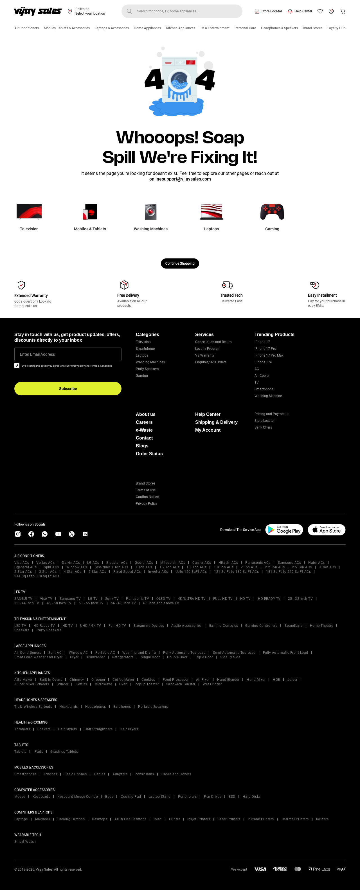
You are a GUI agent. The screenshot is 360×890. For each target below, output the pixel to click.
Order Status (149, 453)
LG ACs (93, 563)
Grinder (63, 684)
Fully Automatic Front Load (285, 653)
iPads (38, 752)
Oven (123, 684)
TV (257, 382)
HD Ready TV (44, 626)
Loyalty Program (207, 349)
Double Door (177, 657)
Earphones (122, 707)
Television (143, 342)
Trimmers (22, 729)
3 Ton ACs (327, 567)
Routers (322, 819)
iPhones (50, 774)
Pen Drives (212, 797)
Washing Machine (268, 396)
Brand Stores (312, 28)
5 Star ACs (97, 572)
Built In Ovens (51, 680)
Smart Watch (25, 842)
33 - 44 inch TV (26, 603)
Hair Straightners (98, 729)
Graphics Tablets (64, 752)
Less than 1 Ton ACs (111, 567)
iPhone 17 (262, 342)
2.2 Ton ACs (275, 567)
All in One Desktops (130, 819)
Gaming (142, 376)
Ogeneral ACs (25, 567)
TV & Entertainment (215, 28)
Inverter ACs (158, 572)
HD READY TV (269, 599)
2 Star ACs (23, 572)
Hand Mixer (256, 680)
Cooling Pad (131, 797)
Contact (144, 438)
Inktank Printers (261, 819)
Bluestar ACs (116, 563)
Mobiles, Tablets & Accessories (67, 28)
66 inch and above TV (161, 603)
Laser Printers (229, 819)
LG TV (93, 599)
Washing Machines (150, 362)
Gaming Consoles (223, 626)
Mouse (19, 797)
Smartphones (25, 774)
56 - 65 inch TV (123, 603)
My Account (207, 430)
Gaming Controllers (261, 626)
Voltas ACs (45, 563)
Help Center (303, 11)
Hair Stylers (67, 729)
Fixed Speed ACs (127, 572)
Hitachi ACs (228, 563)
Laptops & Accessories (112, 28)
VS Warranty (204, 355)
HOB (276, 680)
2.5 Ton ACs (302, 567)
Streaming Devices (149, 626)
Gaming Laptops (71, 819)
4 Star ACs (72, 572)
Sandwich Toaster (180, 684)
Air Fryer (203, 680)
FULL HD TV (223, 599)
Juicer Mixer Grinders (31, 684)
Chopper (98, 680)
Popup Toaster (147, 684)
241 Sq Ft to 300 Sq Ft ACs (36, 576)
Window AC (78, 653)
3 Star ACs (48, 572)
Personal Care (245, 28)
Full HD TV (117, 626)
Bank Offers (263, 427)
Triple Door (204, 657)
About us (146, 414)
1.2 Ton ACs (169, 567)
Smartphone (145, 349)
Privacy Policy (146, 504)
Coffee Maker (123, 680)
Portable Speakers (153, 707)
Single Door (150, 657)
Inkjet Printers (198, 819)
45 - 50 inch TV (59, 603)
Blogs (142, 445)
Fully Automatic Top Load (184, 653)
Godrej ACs (144, 563)
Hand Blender (228, 680)
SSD (232, 797)
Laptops (142, 355)
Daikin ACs (71, 563)
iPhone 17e (263, 362)
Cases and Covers (176, 774)
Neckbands (68, 707)
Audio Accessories (186, 626)
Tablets (20, 752)
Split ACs (51, 567)
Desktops (99, 819)
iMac (158, 819)
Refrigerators (123, 657)
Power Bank (144, 774)
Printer (174, 819)
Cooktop (148, 680)
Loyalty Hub (336, 28)
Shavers (44, 729)
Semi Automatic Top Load (234, 653)
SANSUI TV (23, 599)
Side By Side (230, 657)
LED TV (20, 626)
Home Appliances (147, 28)
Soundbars (294, 626)
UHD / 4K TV (90, 626)
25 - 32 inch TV (300, 599)
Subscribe (68, 388)
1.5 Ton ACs (196, 567)
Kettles (81, 684)
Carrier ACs (201, 563)
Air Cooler (262, 376)
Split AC (55, 653)
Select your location (90, 13)
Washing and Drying (139, 653)
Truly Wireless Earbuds (33, 707)
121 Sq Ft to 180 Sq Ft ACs (236, 572)
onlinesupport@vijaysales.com (180, 179)
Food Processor (176, 680)
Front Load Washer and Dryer (38, 657)
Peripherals (187, 797)
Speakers (21, 630)
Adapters (119, 774)
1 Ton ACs (143, 567)
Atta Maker (23, 680)
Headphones (95, 707)
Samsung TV (70, 599)
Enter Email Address (37, 354)
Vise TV (46, 599)
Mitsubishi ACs (172, 563)
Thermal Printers (295, 819)
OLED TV (163, 599)
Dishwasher (95, 657)
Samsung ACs (289, 563)
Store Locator (272, 11)
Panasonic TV (137, 599)
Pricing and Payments (271, 414)
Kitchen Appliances (180, 28)
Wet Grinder (212, 684)
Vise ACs (21, 563)
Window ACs (76, 567)
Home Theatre (321, 626)
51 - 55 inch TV (91, 603)
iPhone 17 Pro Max (269, 355)
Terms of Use (146, 490)
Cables (99, 774)
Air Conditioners (26, 28)
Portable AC (105, 653)
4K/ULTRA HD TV (192, 599)
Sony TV (112, 599)
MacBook (42, 819)
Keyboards (41, 797)
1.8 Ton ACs (224, 567)
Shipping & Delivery (216, 422)
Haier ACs (316, 563)
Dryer (74, 657)
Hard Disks (252, 797)
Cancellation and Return (213, 342)
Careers (144, 422)
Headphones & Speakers (279, 28)
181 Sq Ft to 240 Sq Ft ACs (288, 572)
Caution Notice (147, 497)
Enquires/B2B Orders (210, 362)
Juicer (292, 680)
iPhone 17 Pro (265, 349)
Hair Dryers (129, 729)
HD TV (245, 599)
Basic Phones (75, 774)
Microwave (103, 684)
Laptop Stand (159, 797)
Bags (109, 797)
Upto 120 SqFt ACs (191, 572)
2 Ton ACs (249, 567)
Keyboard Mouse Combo (77, 797)
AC (257, 369)
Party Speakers (147, 369)
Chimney (76, 680)
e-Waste (144, 430)
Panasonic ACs (258, 563)
